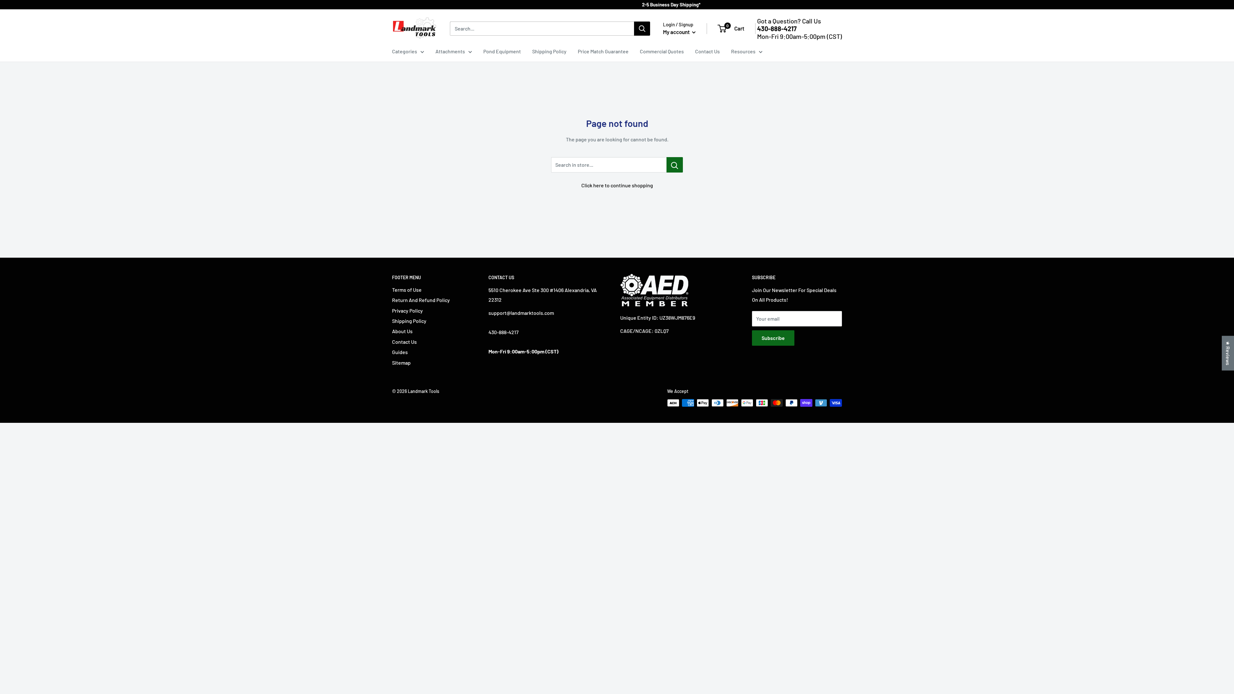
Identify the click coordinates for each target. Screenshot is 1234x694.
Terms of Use (407, 290)
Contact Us (707, 51)
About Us (402, 331)
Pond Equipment (502, 51)
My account (677, 32)
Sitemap (401, 363)
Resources (743, 51)
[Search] (642, 29)
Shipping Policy (549, 51)
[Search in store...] (674, 165)
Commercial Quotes (662, 51)
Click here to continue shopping (617, 185)
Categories (404, 51)
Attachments (450, 51)
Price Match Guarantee (603, 51)
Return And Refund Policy (421, 300)
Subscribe (773, 338)
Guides (400, 352)
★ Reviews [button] (1228, 353)
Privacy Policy (407, 310)
